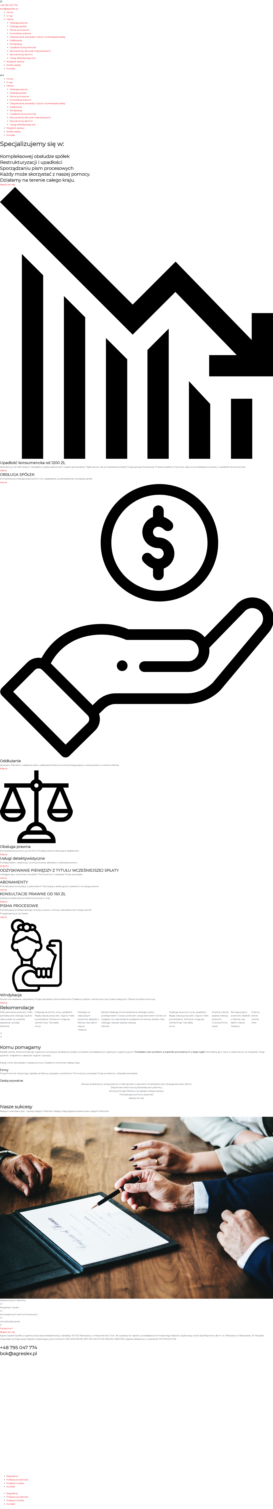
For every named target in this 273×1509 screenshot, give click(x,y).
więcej (3, 470)
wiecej (3, 482)
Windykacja (16, 44)
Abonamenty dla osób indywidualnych (30, 51)
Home (9, 12)
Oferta (9, 19)
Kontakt (10, 68)
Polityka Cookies (15, 1483)
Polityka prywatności (17, 1479)
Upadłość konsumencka (23, 47)
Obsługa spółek (18, 26)
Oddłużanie (16, 40)
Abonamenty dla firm (21, 54)
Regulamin (12, 1476)
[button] (136, 75)
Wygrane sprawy (15, 61)
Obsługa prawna (18, 22)
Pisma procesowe (19, 30)
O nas (9, 15)
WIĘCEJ (4, 866)
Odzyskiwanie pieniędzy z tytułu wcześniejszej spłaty (37, 37)
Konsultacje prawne (20, 33)
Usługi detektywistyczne (23, 58)
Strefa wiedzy (13, 65)
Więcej (3, 768)
